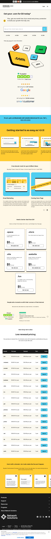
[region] (25, 190)
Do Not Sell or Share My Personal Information (27, 526)
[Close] (48, 532)
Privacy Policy (9, 526)
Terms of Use (16, 526)
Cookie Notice (3, 535)
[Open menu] (47, 6)
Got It (30, 537)
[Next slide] (47, 210)
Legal (3, 526)
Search (44, 356)
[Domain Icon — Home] (8, 7)
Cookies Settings (20, 537)
